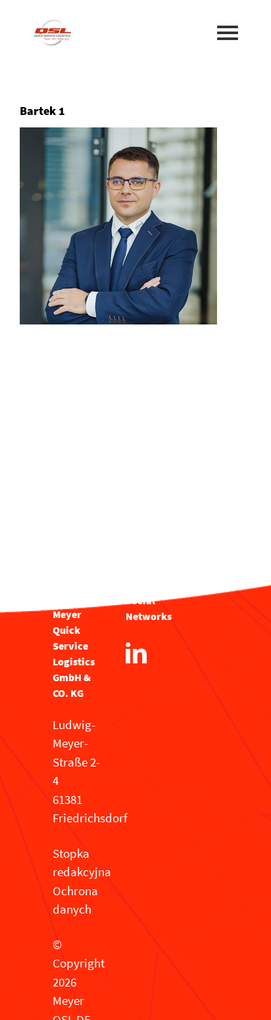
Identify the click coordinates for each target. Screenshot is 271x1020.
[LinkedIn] (136, 652)
